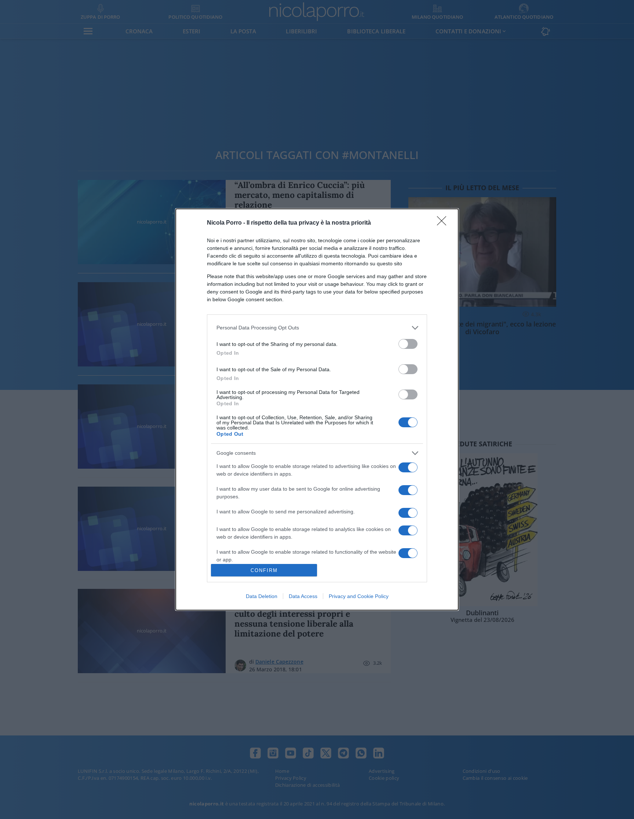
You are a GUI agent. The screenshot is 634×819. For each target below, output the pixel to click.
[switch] (408, 344)
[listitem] (317, 328)
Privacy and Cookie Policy (359, 596)
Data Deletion (261, 596)
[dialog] (317, 409)
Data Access (303, 596)
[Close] (444, 223)
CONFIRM (264, 570)
